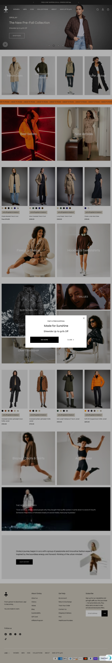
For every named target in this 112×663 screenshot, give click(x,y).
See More (44, 340)
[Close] (82, 313)
